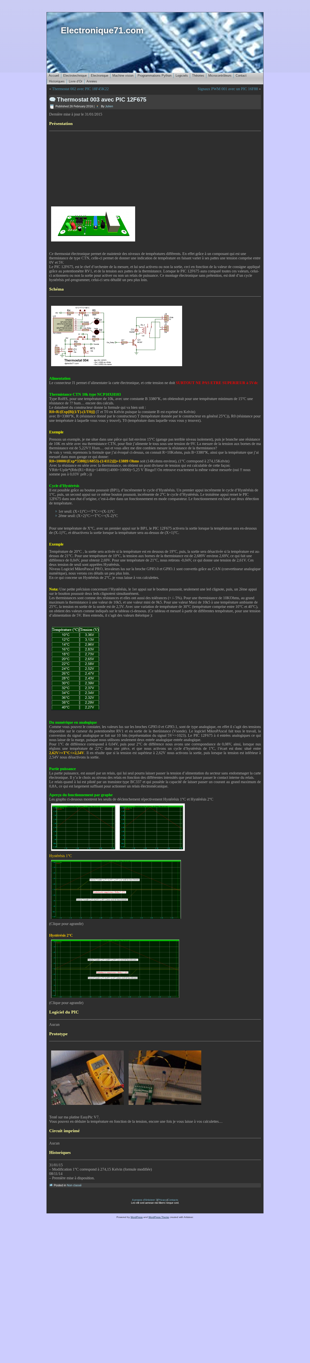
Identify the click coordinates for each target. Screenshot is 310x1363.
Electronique (99, 75)
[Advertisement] (155, 168)
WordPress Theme (158, 1217)
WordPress (137, 1217)
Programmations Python (154, 75)
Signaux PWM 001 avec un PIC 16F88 (228, 89)
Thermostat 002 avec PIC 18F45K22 (80, 89)
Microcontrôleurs (220, 75)
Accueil (54, 75)
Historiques (57, 81)
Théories (198, 75)
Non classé (74, 1185)
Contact (241, 75)
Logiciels (182, 75)
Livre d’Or (75, 81)
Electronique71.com (102, 30)
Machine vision (122, 75)
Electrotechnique (75, 75)
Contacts (173, 1199)
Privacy (162, 1199)
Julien (109, 106)
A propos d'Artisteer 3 (144, 1199)
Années (91, 81)
